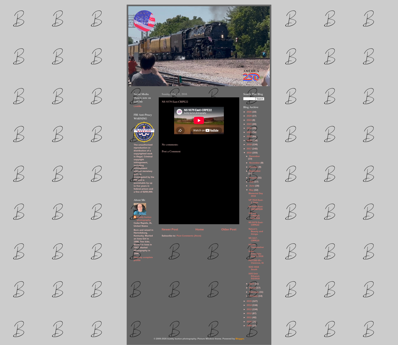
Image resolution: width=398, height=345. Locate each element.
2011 (249, 317)
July (251, 182)
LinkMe (137, 106)
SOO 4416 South (254, 268)
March (252, 288)
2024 (249, 120)
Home (199, 229)
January (253, 296)
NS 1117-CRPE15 (254, 239)
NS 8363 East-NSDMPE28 (256, 207)
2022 (249, 128)
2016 (249, 153)
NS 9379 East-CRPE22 (256, 223)
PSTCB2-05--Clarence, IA (256, 261)
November (255, 163)
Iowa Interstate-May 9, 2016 (256, 253)
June (252, 186)
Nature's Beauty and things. (256, 231)
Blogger (240, 339)
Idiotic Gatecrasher (256, 245)
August (253, 178)
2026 (249, 112)
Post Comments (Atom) (189, 236)
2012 (249, 313)
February (254, 292)
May (251, 190)
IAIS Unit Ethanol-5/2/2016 (254, 276)
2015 (249, 301)
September (255, 171)
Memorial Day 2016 (256, 194)
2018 (249, 144)
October (253, 167)
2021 (249, 132)
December (254, 156)
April (252, 284)
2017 (249, 149)
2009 (249, 326)
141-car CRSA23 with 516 (254, 215)
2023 (249, 124)
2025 (249, 116)
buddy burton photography (144, 218)
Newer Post (170, 229)
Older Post (228, 229)
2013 (249, 309)
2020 (249, 136)
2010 (249, 321)
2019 (249, 140)
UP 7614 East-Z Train (256, 201)
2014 (249, 305)
